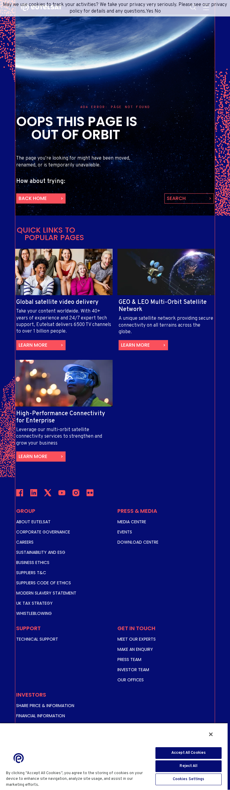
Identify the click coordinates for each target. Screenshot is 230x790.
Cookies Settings (189, 779)
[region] (114, 756)
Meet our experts (136, 639)
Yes (149, 11)
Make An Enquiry (135, 649)
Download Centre (137, 542)
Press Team (129, 659)
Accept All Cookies (188, 752)
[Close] (210, 734)
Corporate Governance (43, 532)
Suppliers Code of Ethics (43, 583)
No (158, 11)
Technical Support (37, 639)
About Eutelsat (33, 522)
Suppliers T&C (31, 573)
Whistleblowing (34, 613)
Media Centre (131, 522)
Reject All (188, 766)
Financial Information (40, 716)
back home (33, 198)
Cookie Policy (54, 785)
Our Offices (130, 680)
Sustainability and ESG (40, 552)
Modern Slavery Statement (46, 593)
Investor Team (133, 670)
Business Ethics (32, 562)
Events (124, 532)
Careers (25, 542)
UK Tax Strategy (34, 603)
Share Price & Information (45, 706)
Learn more (33, 345)
